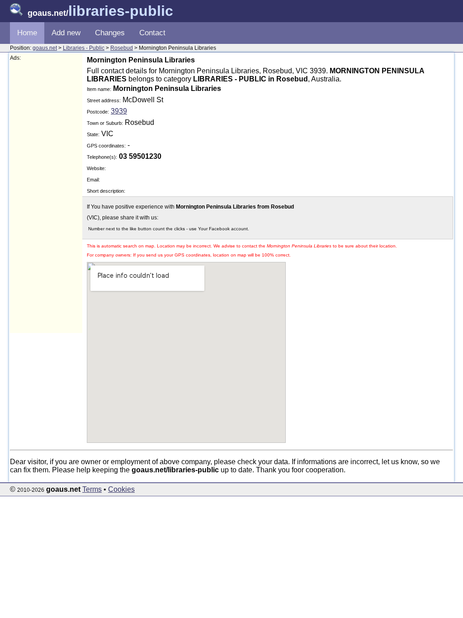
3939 (119, 111)
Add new (66, 33)
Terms (92, 489)
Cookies (121, 489)
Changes (110, 33)
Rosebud (121, 48)
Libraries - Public (83, 48)
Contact (152, 33)
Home (27, 33)
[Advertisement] (46, 197)
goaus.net (45, 48)
